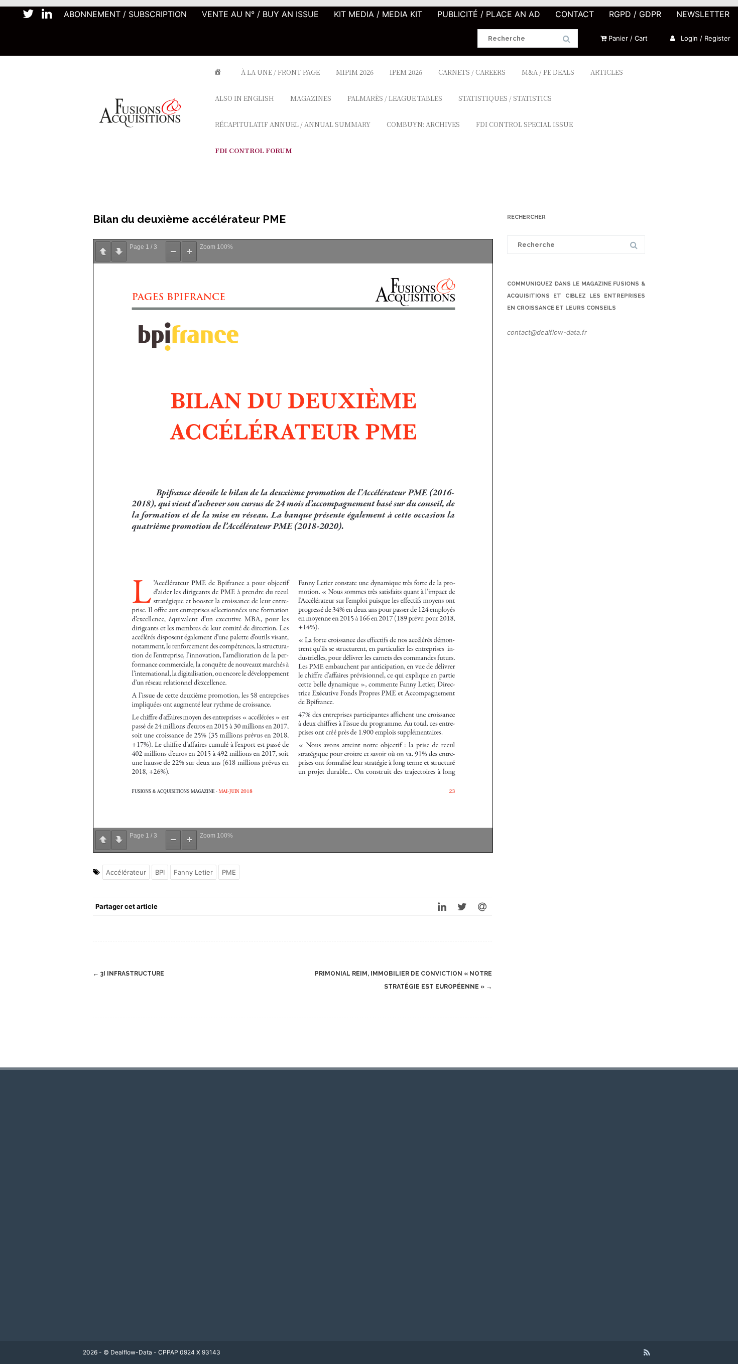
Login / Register (704, 38)
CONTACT (574, 14)
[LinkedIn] (442, 906)
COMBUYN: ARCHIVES (423, 124)
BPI (160, 872)
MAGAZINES (310, 98)
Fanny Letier (193, 872)
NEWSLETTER (702, 14)
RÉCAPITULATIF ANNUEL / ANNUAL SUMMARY (293, 124)
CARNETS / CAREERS (472, 72)
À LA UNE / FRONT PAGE (280, 72)
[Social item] (28, 14)
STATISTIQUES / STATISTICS (505, 98)
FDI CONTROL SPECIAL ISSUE (524, 124)
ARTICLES (606, 72)
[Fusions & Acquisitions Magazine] (144, 146)
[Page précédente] (102, 251)
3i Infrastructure (128, 973)
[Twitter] (462, 906)
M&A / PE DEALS (548, 72)
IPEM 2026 (406, 72)
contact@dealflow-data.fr (547, 332)
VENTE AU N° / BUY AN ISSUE (260, 14)
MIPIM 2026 (355, 72)
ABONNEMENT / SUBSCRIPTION (125, 14)
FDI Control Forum (253, 150)
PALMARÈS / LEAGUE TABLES (394, 98)
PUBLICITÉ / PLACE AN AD (488, 14)
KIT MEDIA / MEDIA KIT (378, 14)
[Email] (482, 906)
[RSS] (647, 1352)
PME (229, 872)
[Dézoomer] (173, 251)
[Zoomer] (189, 251)
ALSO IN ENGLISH (244, 98)
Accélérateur (126, 872)
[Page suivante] (119, 251)
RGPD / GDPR (635, 14)
